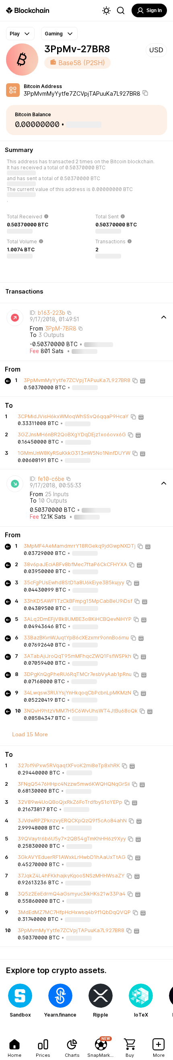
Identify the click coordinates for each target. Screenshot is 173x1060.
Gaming (54, 34)
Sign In (154, 10)
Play (15, 34)
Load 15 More (30, 734)
